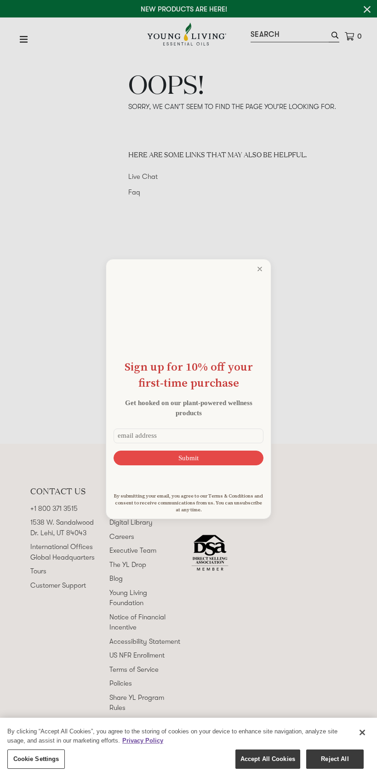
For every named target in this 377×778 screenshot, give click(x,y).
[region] (188, 748)
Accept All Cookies (267, 758)
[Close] (362, 732)
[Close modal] (259, 269)
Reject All (334, 758)
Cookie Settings (36, 758)
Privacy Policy (142, 740)
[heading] (188, 374)
